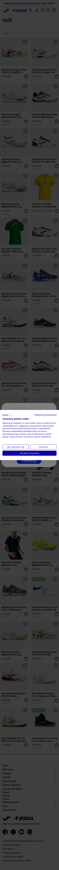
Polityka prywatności (45, 415)
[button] (7, 415)
